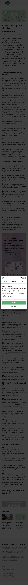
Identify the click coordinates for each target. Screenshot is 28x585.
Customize (13, 306)
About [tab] (22, 281)
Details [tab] (14, 281)
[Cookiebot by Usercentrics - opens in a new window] (20, 278)
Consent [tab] (5, 281)
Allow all (14, 302)
